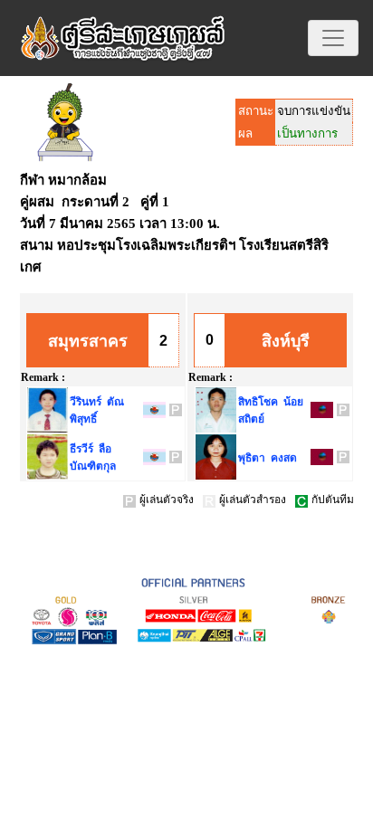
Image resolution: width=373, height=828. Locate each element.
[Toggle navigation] (333, 38)
